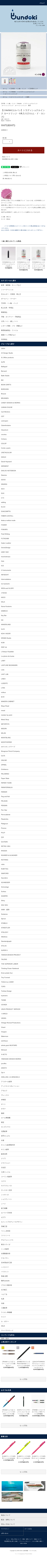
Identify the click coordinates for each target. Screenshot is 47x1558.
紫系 (27, 97)
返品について (6, 157)
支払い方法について (16, 1539)
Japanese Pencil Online (26, 1553)
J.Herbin (13, 92)
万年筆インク (33, 88)
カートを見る (28, 1528)
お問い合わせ (4, 1533)
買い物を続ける (7, 178)
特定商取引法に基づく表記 (10, 159)
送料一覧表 (5, 1338)
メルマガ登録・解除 (37, 1541)
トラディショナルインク (27, 92)
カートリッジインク (11, 94)
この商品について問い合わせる (12, 175)
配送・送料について (27, 1539)
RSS (21, 1543)
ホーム (5, 88)
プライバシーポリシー (24, 1541)
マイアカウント (5, 1528)
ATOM (25, 1543)
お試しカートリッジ (19, 212)
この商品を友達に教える (10, 172)
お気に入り (25, 167)
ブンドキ (17, 1553)
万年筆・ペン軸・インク (18, 88)
